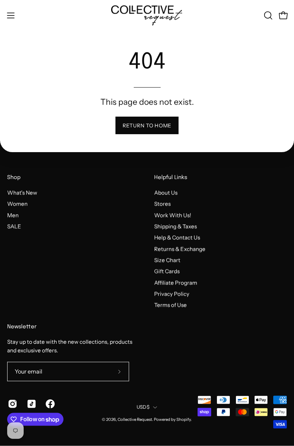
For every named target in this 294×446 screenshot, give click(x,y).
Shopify (183, 419)
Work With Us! (172, 215)
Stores (162, 204)
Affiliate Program (175, 282)
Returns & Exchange (179, 248)
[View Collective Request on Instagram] (12, 404)
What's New (22, 192)
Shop (13, 178)
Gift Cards (167, 271)
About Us (165, 192)
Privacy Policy (171, 294)
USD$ (143, 407)
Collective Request (135, 419)
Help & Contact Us (177, 237)
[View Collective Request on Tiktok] (31, 404)
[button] (267, 15)
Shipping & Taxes (175, 226)
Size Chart (167, 260)
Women (17, 204)
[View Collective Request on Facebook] (49, 404)
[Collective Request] (147, 15)
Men (13, 215)
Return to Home (147, 125)
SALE (14, 226)
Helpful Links (170, 178)
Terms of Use (170, 305)
